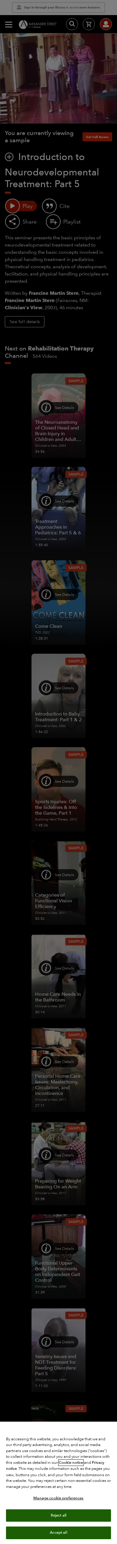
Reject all (58, 1515)
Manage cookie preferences (58, 1498)
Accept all (58, 1532)
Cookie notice (71, 1462)
